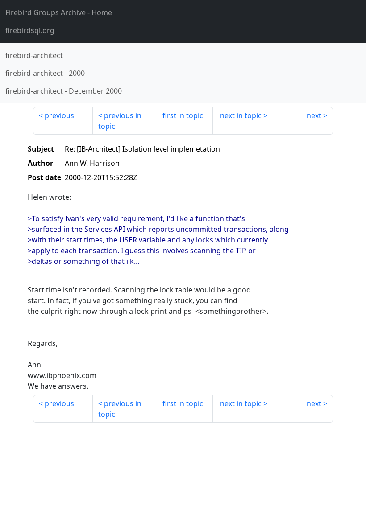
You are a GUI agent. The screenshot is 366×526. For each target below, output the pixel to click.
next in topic (241, 115)
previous (59, 115)
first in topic (182, 115)
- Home (58, 12)
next (314, 115)
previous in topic (119, 121)
